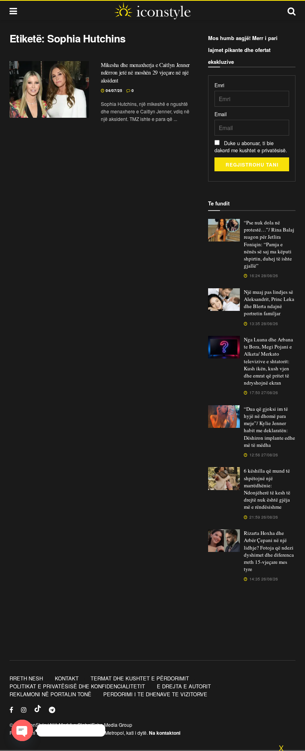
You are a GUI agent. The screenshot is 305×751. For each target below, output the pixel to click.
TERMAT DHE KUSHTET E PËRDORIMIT (140, 678)
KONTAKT (67, 678)
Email (220, 114)
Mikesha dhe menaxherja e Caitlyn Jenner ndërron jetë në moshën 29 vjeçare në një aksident (145, 72)
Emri (219, 85)
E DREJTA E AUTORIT (184, 686)
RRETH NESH (26, 678)
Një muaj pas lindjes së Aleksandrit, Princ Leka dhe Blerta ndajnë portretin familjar (269, 302)
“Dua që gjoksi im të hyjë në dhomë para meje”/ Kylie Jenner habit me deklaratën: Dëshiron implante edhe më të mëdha (269, 426)
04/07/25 (113, 90)
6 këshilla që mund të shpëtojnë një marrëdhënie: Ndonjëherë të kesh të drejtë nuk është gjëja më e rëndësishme (267, 488)
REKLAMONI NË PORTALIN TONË (50, 694)
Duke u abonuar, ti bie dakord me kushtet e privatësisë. (250, 147)
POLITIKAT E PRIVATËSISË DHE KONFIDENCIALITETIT (77, 686)
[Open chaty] (22, 730)
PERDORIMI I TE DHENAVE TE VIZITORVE (155, 694)
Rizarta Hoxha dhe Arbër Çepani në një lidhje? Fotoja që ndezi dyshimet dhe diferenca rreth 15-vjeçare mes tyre (269, 551)
